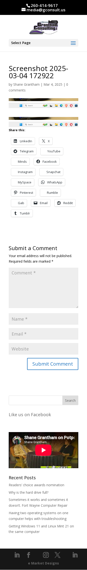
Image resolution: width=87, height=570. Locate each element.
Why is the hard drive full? (28, 492)
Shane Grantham (26, 84)
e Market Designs (43, 563)
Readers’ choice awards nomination (36, 485)
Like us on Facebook (30, 414)
